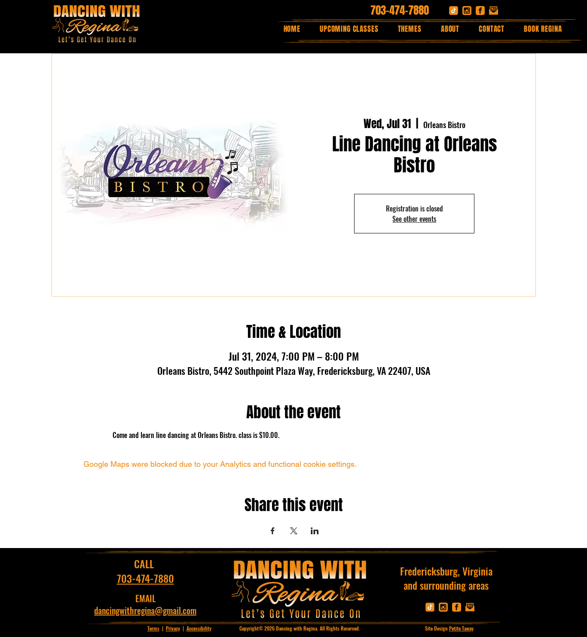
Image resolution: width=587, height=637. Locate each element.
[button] (409, 29)
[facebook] (480, 10)
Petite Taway (461, 628)
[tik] (453, 10)
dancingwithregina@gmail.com (145, 610)
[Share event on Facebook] (273, 530)
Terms (153, 628)
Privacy (173, 628)
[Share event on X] (294, 530)
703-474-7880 (399, 10)
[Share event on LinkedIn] (315, 530)
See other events (414, 219)
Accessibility (198, 628)
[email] (493, 10)
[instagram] (466, 10)
